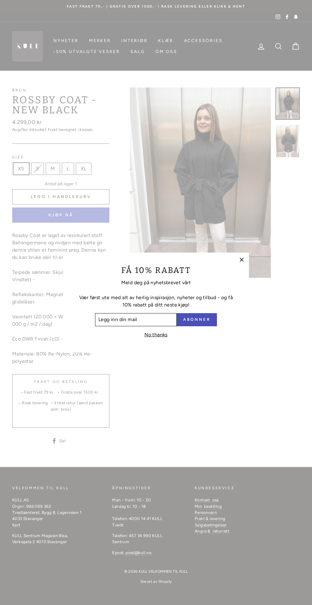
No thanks (156, 335)
